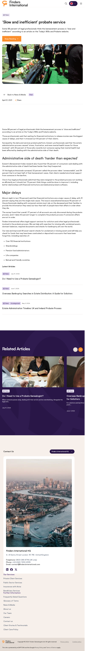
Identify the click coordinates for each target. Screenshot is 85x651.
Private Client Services (12, 578)
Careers (6, 617)
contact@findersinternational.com (25, 564)
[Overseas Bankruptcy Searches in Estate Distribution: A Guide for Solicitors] (42, 292)
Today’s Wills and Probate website (41, 132)
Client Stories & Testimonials (15, 625)
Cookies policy (76, 642)
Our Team (7, 613)
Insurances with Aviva (12, 586)
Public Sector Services (12, 582)
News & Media (9, 605)
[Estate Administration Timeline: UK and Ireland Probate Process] (42, 307)
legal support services (34, 221)
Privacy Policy (39, 647)
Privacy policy (64, 642)
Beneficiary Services (11, 591)
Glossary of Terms (11, 601)
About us (7, 609)
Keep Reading (10, 39)
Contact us (8, 621)
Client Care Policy (10, 629)
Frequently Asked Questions (15, 597)
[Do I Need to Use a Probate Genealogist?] (42, 277)
